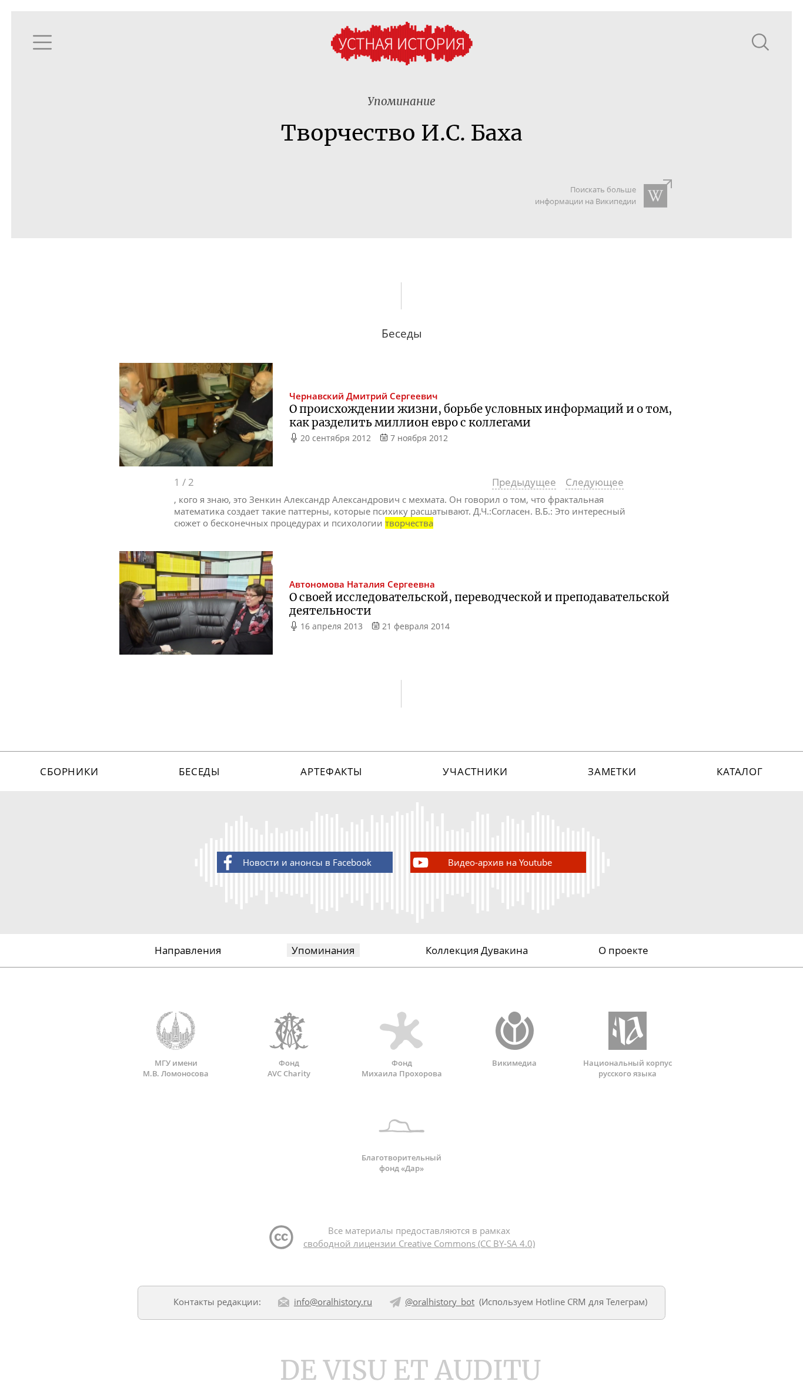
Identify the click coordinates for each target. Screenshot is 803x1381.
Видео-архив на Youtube (500, 862)
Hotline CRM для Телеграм (590, 1301)
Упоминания (323, 950)
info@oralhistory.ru (333, 1301)
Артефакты (331, 771)
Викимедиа (514, 1063)
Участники (475, 771)
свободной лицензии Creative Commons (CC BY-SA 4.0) (419, 1243)
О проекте (623, 950)
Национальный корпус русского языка (627, 1068)
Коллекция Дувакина (477, 950)
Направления (188, 950)
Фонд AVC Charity (288, 1068)
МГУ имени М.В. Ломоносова (176, 1068)
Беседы (199, 771)
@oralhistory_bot (439, 1301)
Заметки (612, 771)
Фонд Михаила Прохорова (402, 1068)
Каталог (740, 771)
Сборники (69, 771)
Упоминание (401, 101)
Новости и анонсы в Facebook (307, 862)
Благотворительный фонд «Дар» (401, 1162)
